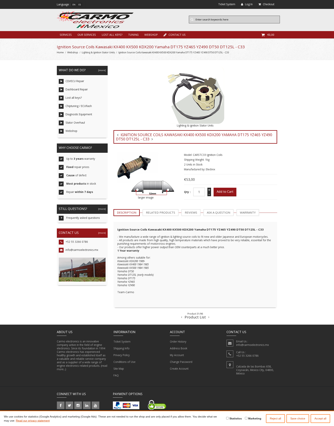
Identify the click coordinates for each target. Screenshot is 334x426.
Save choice (297, 418)
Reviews (191, 212)
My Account (177, 355)
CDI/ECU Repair (75, 81)
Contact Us (177, 34)
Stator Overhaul (75, 122)
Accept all (320, 418)
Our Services (87, 34)
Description (126, 212)
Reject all (275, 418)
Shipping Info (121, 348)
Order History (178, 341)
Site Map (118, 368)
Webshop (151, 34)
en (73, 4)
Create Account (179, 368)
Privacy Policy (121, 355)
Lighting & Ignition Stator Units (98, 52)
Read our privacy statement (33, 420)
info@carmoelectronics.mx (82, 250)
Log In (249, 4)
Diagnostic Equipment (79, 114)
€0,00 (270, 34)
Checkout (268, 4)
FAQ (116, 375)
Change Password (181, 362)
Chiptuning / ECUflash (79, 106)
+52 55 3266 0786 (77, 242)
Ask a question (218, 212)
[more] (101, 70)
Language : (63, 4)
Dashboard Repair (77, 89)
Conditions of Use (124, 362)
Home (60, 52)
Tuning (133, 34)
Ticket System (121, 341)
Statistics (235, 418)
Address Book (178, 348)
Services (66, 34)
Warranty (248, 212)
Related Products (160, 212)
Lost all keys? (112, 34)
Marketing (254, 418)
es (79, 4)
